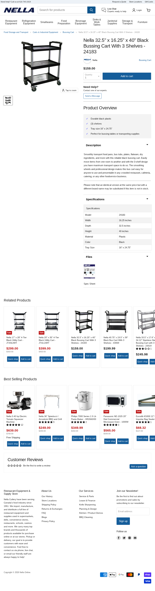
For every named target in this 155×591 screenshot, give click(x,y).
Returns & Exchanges (52, 509)
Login (139, 10)
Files (89, 256)
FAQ (44, 513)
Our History (47, 496)
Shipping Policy (49, 504)
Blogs (44, 517)
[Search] (91, 9)
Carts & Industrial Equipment (45, 32)
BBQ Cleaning (86, 517)
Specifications (95, 199)
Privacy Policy (48, 521)
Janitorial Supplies (112, 22)
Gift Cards (149, 2)
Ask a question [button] (138, 466)
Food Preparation (64, 22)
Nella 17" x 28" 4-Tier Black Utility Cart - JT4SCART (16, 340)
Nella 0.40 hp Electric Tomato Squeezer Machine (16, 419)
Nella (94, 60)
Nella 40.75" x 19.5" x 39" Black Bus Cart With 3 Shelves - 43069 (116, 340)
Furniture (142, 22)
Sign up (123, 521)
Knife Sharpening (87, 504)
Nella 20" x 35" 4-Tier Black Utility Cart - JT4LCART (49, 340)
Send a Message (92, 96)
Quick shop (13, 359)
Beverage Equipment (81, 22)
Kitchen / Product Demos (91, 513)
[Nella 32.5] (8, 100)
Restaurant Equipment (11, 22)
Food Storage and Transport (16, 32)
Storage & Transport (127, 22)
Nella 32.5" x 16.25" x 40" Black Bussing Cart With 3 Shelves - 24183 (83, 340)
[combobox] (62, 9)
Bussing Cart (68, 32)
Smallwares (46, 22)
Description (93, 145)
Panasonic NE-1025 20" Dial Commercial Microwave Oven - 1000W (116, 419)
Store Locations (135, 2)
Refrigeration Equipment (29, 22)
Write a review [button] (119, 466)
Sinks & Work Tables (97, 22)
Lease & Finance (87, 500)
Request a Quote (119, 2)
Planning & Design (88, 509)
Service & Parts (86, 496)
